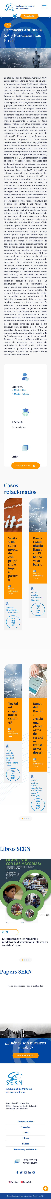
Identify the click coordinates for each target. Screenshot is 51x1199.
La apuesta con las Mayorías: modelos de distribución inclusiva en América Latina (25, 942)
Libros (25, 1138)
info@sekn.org (30, 1160)
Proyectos (25, 1127)
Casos (9, 25)
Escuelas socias (25, 1121)
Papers (25, 1144)
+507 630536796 (30, 1163)
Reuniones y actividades (25, 1149)
